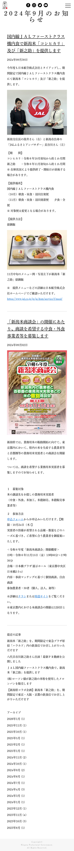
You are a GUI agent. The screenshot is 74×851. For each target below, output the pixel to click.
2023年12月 (14, 808)
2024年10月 (14, 763)
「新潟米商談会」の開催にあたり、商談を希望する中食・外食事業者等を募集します (36, 329)
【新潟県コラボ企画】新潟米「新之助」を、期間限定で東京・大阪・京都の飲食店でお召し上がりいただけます (36, 695)
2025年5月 (13, 738)
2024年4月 (13, 789)
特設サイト (41, 596)
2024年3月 (13, 795)
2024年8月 (13, 776)
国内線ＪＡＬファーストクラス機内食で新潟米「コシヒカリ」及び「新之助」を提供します (36, 43)
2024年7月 (13, 782)
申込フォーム (15, 519)
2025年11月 (14, 725)
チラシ (22, 596)
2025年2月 (13, 744)
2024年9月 (13, 770)
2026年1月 (13, 718)
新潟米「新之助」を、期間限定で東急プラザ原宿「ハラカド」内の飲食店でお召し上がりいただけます (36, 646)
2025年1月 (13, 750)
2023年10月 (14, 821)
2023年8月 (13, 827)
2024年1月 (13, 802)
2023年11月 (14, 814)
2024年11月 (14, 757)
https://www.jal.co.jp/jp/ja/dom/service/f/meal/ (34, 298)
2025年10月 (14, 731)
